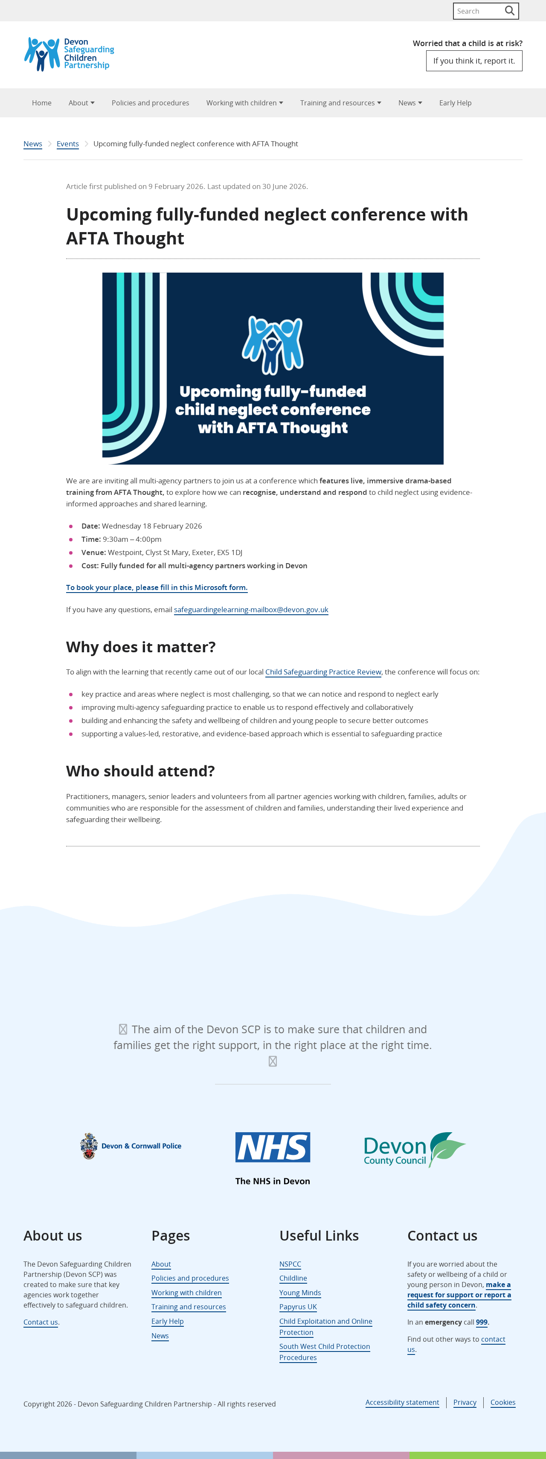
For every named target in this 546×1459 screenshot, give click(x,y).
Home (42, 103)
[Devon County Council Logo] (415, 1152)
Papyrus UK (298, 1306)
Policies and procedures (150, 103)
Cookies (503, 1402)
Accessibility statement (402, 1402)
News (407, 103)
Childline (293, 1278)
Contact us (40, 1322)
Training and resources (337, 103)
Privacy (464, 1402)
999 (482, 1322)
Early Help (455, 103)
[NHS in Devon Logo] (272, 1160)
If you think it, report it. (474, 60)
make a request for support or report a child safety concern (459, 1295)
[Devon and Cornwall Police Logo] (131, 1146)
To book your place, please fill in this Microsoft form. (157, 587)
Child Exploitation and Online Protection (325, 1327)
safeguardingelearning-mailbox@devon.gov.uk (251, 609)
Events (68, 143)
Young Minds (300, 1292)
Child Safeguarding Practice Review (323, 672)
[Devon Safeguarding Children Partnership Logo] (73, 69)
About (78, 103)
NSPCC (290, 1264)
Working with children (241, 103)
